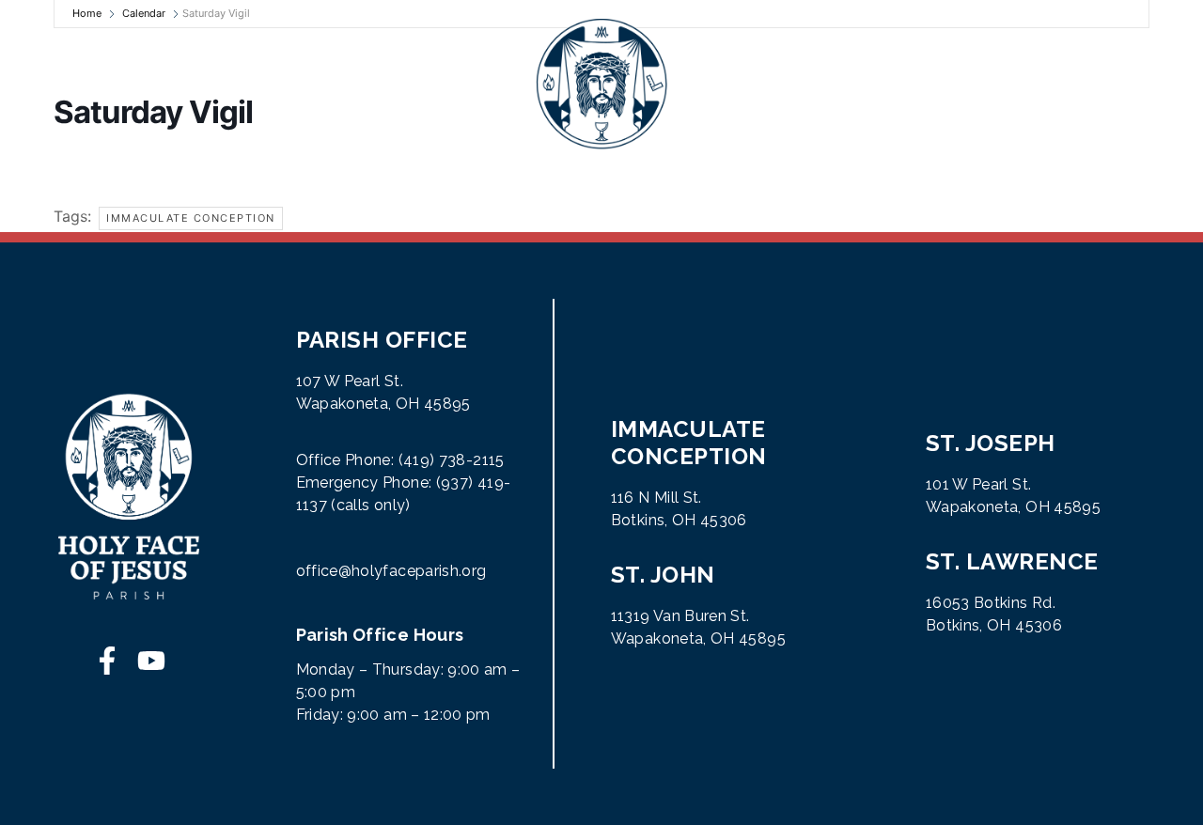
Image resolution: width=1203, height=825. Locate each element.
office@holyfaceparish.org (391, 571)
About (60, 84)
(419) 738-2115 (451, 460)
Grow (250, 84)
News (435, 84)
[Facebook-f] (107, 660)
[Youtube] (151, 660)
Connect (989, 84)
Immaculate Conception (190, 218)
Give (761, 84)
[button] (1163, 84)
